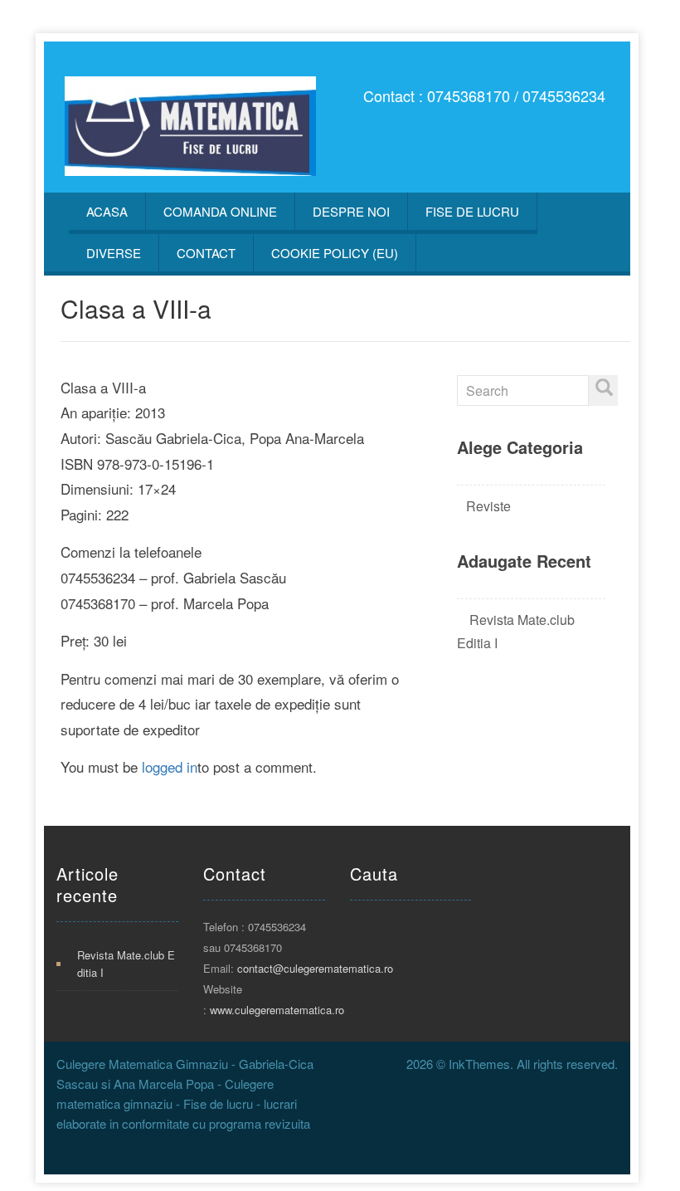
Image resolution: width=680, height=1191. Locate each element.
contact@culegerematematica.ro (315, 968)
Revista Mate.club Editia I (126, 963)
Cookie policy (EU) (334, 252)
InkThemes (479, 1063)
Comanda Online (220, 211)
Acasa (107, 211)
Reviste (488, 505)
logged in (169, 766)
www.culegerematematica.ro (277, 1010)
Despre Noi (351, 211)
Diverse (113, 252)
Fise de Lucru (472, 211)
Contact (206, 252)
